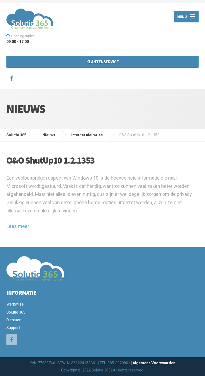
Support (13, 328)
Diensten (13, 320)
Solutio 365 (15, 312)
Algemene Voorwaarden (154, 363)
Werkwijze (15, 304)
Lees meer (17, 226)
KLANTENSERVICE (102, 62)
